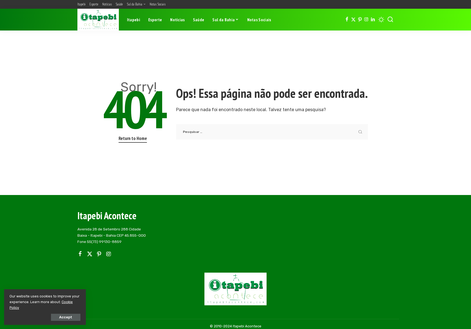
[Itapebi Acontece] (98, 20)
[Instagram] (366, 20)
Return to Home (133, 138)
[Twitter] (353, 20)
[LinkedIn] (373, 20)
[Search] (390, 20)
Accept (65, 317)
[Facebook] (347, 20)
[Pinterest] (360, 20)
